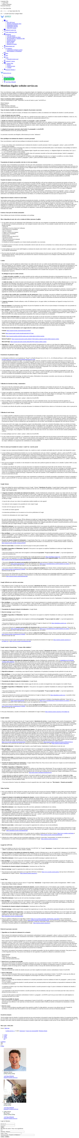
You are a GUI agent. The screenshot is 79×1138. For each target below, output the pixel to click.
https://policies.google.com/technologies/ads (16, 576)
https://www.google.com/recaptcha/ (50, 872)
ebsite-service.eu (7, 73)
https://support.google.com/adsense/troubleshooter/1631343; (16, 559)
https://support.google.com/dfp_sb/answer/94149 (13, 543)
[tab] (5, 1035)
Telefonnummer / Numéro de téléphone (10, 1135)
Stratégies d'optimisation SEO (14, 23)
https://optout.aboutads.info (17, 563)
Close (2, 1136)
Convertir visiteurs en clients (14, 37)
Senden (7, 1136)
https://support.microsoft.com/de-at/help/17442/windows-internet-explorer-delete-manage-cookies (35, 339)
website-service (10, 1031)
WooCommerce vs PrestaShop (14, 51)
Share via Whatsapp (8, 77)
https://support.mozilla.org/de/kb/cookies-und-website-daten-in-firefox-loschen (25, 336)
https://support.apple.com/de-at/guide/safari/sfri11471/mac (20, 333)
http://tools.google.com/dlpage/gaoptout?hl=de (40, 772)
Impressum (22, 1031)
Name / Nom (4, 1133)
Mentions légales (43, 1031)
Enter (2, 1127)
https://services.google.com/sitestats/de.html (20, 641)
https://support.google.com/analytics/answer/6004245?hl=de (58, 742)
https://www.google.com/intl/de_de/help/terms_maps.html (45, 918)
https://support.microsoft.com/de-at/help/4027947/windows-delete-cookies (28, 341)
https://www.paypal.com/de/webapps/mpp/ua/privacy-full (21, 359)
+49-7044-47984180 (9, 1076)
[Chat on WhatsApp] (9, 79)
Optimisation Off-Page (12, 26)
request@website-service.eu (10, 1118)
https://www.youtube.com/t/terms (65, 833)
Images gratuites (11, 41)
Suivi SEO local (11, 22)
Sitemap (9, 64)
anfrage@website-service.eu (10, 1077)
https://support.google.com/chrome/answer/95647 (19, 330)
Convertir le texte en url (12, 59)
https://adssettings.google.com (53, 556)
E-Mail (2, 1046)
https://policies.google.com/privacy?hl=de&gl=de (57, 711)
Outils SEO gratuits (11, 28)
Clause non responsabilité (32, 1031)
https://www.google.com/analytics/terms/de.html (13, 742)
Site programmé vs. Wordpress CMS (16, 38)
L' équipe (9, 67)
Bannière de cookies (12, 44)
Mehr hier (7, 1028)
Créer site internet (11, 35)
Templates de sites (11, 40)
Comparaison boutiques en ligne (14, 49)
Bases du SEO (10, 42)
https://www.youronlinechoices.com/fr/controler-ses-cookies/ (54, 563)
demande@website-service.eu (11, 1109)
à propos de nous (11, 66)
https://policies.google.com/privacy (60, 743)
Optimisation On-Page (12, 25)
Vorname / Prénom (5, 1131)
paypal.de (4, 359)
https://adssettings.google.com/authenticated (17, 830)
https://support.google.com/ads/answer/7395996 (13, 569)
